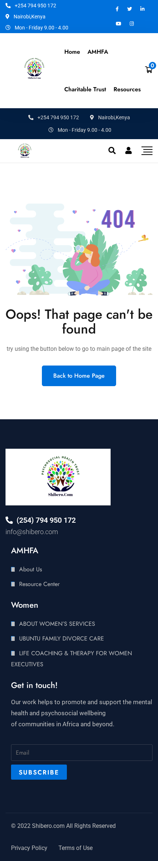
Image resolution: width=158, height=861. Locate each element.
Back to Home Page (79, 375)
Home (72, 51)
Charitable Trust (85, 89)
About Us (30, 569)
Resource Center (39, 584)
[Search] (112, 150)
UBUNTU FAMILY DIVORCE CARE (61, 638)
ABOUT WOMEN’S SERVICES (57, 624)
